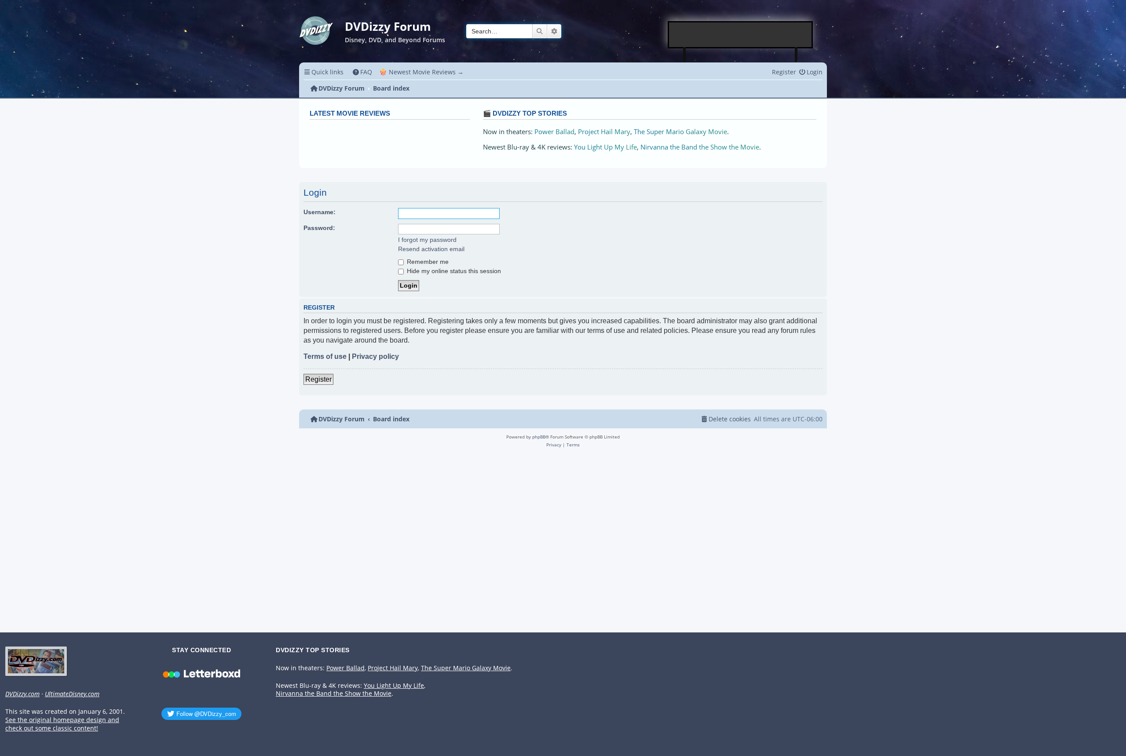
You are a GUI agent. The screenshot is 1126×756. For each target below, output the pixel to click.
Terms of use (325, 356)
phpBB (538, 437)
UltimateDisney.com (72, 694)
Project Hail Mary (604, 131)
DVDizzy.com (22, 694)
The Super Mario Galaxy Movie (680, 131)
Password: (319, 227)
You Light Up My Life (605, 147)
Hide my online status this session (453, 270)
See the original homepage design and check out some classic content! (62, 724)
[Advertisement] (740, 35)
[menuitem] (363, 72)
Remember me (427, 261)
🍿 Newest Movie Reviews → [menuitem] (421, 72)
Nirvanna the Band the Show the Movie (699, 147)
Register (318, 379)
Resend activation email (431, 248)
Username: (319, 211)
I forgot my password (427, 239)
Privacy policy (375, 356)
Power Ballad (554, 131)
